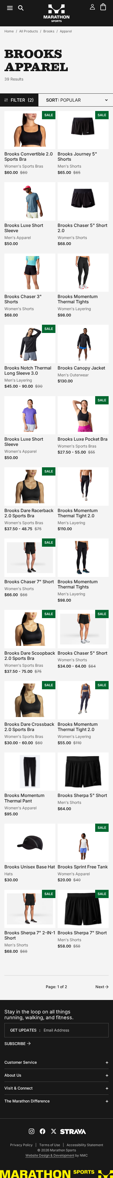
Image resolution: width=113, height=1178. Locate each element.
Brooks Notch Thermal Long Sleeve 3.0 (27, 370)
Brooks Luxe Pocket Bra (83, 439)
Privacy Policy (21, 1145)
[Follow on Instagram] (31, 1131)
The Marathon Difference (27, 1101)
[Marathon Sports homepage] (56, 13)
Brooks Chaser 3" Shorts (23, 299)
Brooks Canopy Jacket (81, 368)
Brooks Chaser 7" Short (29, 581)
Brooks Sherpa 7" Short (82, 932)
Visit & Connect (18, 1088)
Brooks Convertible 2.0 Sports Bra (28, 156)
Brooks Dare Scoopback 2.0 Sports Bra (29, 655)
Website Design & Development (50, 1155)
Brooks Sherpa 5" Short (82, 795)
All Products (28, 31)
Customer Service (20, 1062)
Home (9, 31)
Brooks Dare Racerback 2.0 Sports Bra (28, 513)
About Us (12, 1075)
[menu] (15, 8)
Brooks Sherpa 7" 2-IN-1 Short (29, 935)
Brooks (48, 31)
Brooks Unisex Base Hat (29, 866)
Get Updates (23, 1030)
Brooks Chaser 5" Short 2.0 (82, 228)
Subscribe (15, 1043)
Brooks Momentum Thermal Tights (78, 299)
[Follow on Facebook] (42, 1131)
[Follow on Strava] (73, 1131)
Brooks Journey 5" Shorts (77, 156)
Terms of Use (49, 1145)
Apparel (66, 31)
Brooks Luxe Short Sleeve (23, 228)
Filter (22, 100)
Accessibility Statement (85, 1145)
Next (99, 986)
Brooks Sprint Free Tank (83, 866)
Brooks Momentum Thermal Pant (24, 798)
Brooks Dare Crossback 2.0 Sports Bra (29, 726)
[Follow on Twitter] (53, 1131)
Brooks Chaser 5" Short (82, 653)
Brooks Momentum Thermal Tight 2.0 (78, 513)
